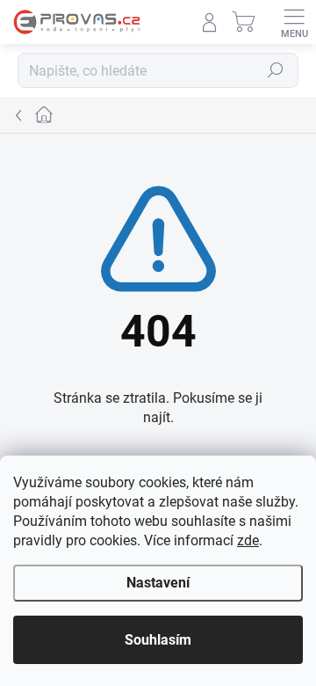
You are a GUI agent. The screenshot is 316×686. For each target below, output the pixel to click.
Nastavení (158, 582)
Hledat (275, 70)
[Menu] (294, 22)
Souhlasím (158, 639)
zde (248, 540)
